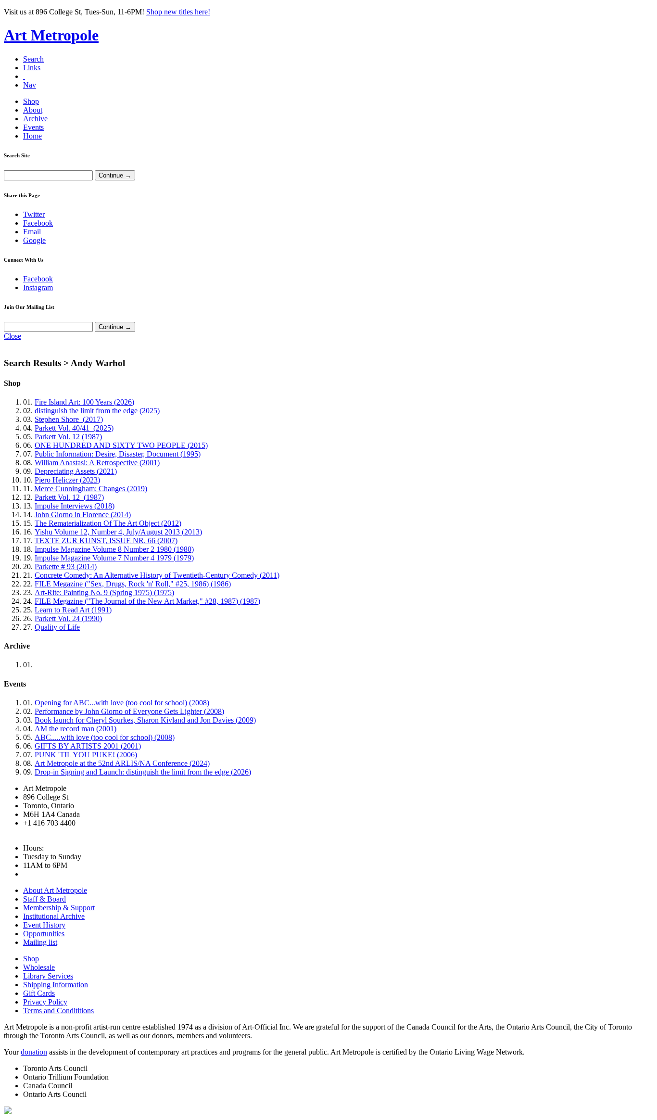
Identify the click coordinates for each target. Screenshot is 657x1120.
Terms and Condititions (58, 1010)
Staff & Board (44, 899)
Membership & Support (59, 908)
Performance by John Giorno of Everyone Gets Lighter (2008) (129, 711)
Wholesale (39, 967)
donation (34, 1052)
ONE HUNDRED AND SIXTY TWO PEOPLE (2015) (121, 445)
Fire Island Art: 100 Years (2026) (84, 402)
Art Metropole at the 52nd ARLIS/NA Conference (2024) (122, 763)
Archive (35, 119)
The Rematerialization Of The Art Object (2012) (108, 523)
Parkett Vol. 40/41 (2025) (74, 428)
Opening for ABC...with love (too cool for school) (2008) (122, 703)
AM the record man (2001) (75, 729)
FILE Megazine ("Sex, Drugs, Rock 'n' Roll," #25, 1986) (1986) (133, 584)
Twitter (34, 214)
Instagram (38, 287)
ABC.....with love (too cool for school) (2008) (105, 737)
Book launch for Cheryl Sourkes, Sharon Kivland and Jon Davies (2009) (145, 720)
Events (33, 127)
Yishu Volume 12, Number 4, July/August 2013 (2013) (118, 532)
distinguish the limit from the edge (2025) (97, 411)
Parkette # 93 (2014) (66, 566)
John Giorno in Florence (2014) (83, 514)
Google (34, 240)
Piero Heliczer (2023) (67, 480)
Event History (44, 925)
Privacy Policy (45, 1002)
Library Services (48, 976)
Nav (29, 85)
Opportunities (43, 933)
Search (33, 59)
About (32, 110)
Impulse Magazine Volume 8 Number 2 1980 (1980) (114, 549)
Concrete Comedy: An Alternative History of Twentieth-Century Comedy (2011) (157, 575)
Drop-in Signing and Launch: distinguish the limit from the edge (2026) (143, 772)
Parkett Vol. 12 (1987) (68, 437)
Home (32, 136)
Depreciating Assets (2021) (76, 471)
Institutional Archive (54, 916)
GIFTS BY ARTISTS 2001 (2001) (88, 746)
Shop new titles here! (178, 12)
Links (31, 68)
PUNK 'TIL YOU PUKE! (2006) (86, 755)
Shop (31, 101)
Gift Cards (39, 993)
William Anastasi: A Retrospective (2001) (97, 462)
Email (32, 232)
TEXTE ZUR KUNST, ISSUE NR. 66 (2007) (106, 540)
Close (12, 336)
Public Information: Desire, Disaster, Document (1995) (118, 454)
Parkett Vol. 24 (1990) (68, 618)
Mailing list (40, 942)
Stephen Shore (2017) (69, 419)
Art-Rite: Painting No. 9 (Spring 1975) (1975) (104, 592)
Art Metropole (51, 35)
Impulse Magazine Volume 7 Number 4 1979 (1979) (114, 558)
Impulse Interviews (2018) (74, 506)
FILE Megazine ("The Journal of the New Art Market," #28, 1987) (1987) (147, 601)
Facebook (38, 223)
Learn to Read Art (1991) (73, 610)
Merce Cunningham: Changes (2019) (90, 488)
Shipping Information (55, 984)
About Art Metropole (55, 890)
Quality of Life (57, 627)
